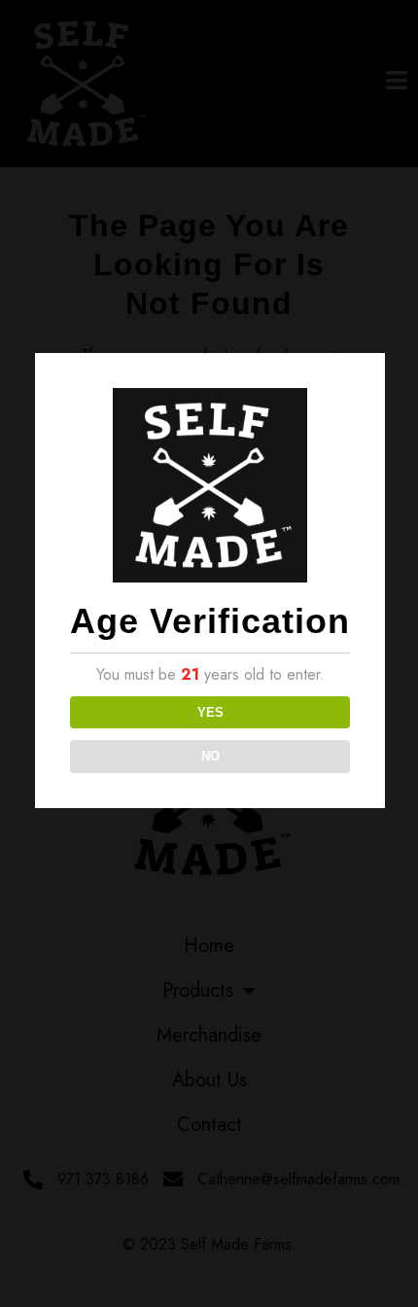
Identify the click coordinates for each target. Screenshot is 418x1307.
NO (210, 756)
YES (210, 712)
